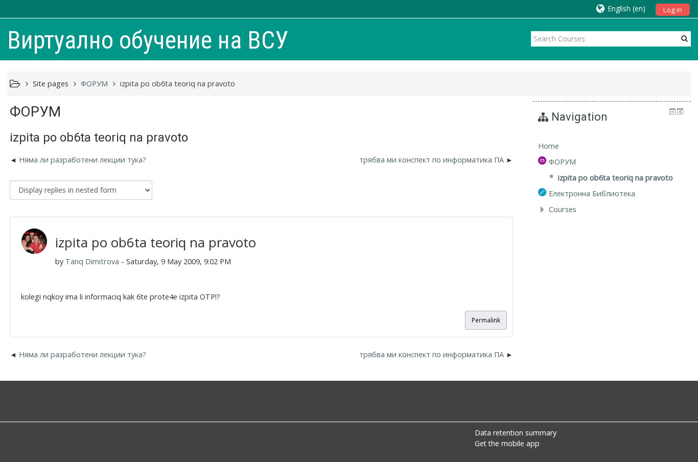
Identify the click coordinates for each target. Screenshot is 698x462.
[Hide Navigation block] (672, 111)
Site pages (50, 83)
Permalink (486, 320)
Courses (562, 209)
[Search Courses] (684, 38)
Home (548, 146)
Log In (672, 9)
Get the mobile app (507, 443)
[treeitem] (612, 146)
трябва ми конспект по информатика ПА (431, 160)
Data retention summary (515, 432)
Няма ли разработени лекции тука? (82, 160)
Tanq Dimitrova (92, 261)
